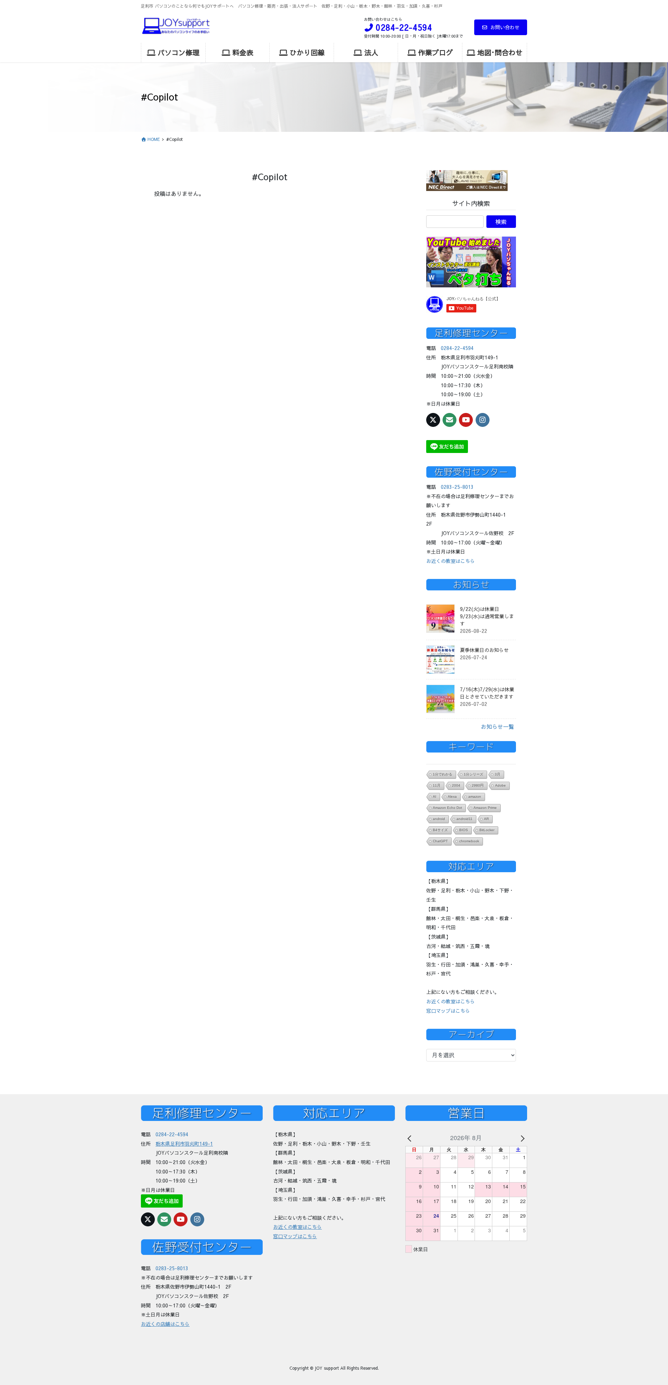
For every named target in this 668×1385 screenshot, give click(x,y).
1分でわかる (442, 774)
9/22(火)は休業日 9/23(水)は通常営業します (487, 616)
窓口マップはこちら (448, 1010)
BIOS (463, 830)
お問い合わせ (504, 27)
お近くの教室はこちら (450, 560)
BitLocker (486, 830)
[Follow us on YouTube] (466, 420)
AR (486, 819)
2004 (456, 785)
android (439, 819)
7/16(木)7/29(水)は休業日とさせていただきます (487, 693)
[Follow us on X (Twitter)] (433, 420)
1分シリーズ (473, 774)
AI (434, 796)
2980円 (478, 785)
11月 (436, 785)
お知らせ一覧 (497, 726)
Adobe (500, 785)
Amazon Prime (485, 808)
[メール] (449, 420)
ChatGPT (440, 841)
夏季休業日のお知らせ (484, 649)
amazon (474, 796)
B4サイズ (440, 830)
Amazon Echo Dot (447, 808)
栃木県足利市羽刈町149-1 (184, 1143)
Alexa (452, 796)
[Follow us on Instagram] (483, 420)
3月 (497, 774)
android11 (464, 819)
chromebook (469, 841)
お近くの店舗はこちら (165, 1323)
